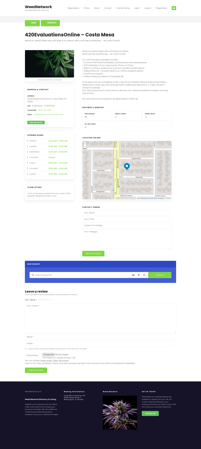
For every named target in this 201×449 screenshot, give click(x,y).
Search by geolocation (144, 275)
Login (136, 8)
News (96, 8)
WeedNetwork (38, 6)
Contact (108, 8)
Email (28, 343)
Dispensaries (73, 8)
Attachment (32, 355)
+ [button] (85, 143)
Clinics (86, 8)
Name (29, 337)
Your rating (30, 300)
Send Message (93, 253)
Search (159, 275)
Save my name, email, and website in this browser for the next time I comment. (57, 349)
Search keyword (33, 275)
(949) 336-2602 (45, 110)
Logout (147, 8)
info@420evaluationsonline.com (48, 114)
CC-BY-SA (168, 198)
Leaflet (138, 198)
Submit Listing (123, 8)
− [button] (85, 146)
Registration (161, 8)
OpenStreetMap (152, 198)
